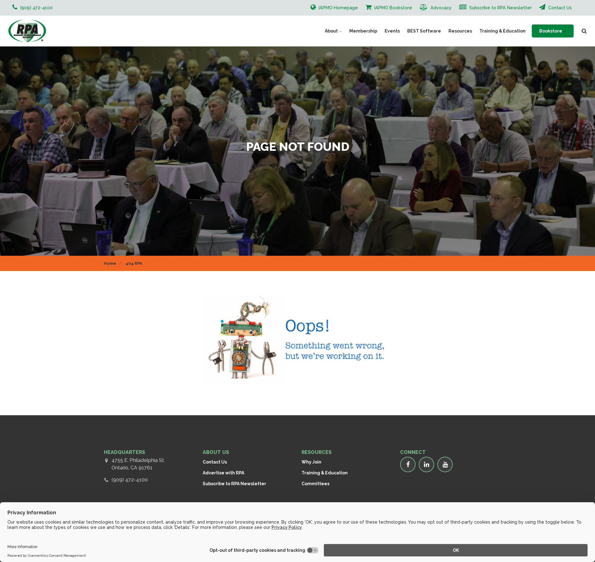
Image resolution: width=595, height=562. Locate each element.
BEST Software (424, 30)
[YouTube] (445, 464)
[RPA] (27, 30)
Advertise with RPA (223, 472)
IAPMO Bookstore (392, 7)
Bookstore (551, 30)
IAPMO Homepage (337, 7)
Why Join (311, 462)
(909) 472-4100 (130, 480)
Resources (460, 30)
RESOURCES (317, 452)
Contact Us (559, 7)
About (332, 30)
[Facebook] (408, 464)
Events (392, 30)
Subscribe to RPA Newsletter (500, 7)
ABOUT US (216, 452)
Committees (315, 483)
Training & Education (502, 30)
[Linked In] (426, 464)
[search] (584, 30)
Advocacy (440, 7)
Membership (363, 30)
